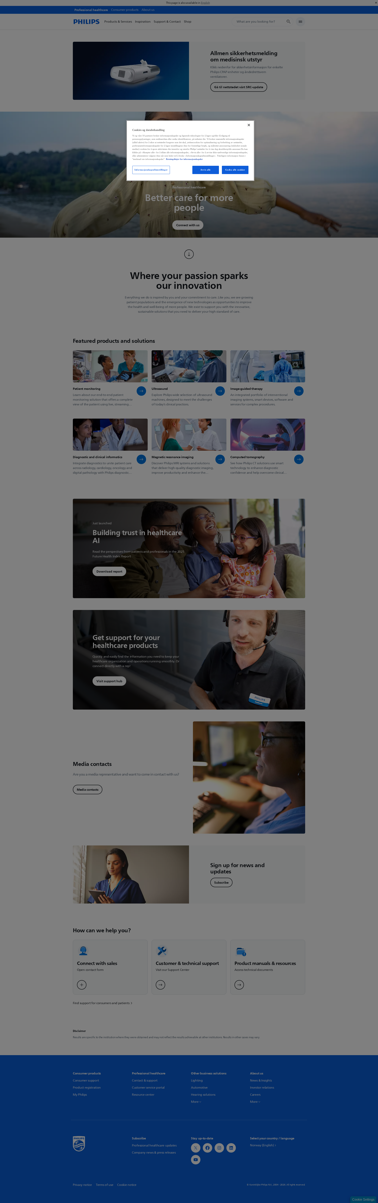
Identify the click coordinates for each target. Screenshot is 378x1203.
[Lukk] (249, 125)
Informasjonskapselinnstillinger (151, 170)
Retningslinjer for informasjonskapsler (184, 159)
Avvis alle (205, 170)
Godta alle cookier (235, 170)
